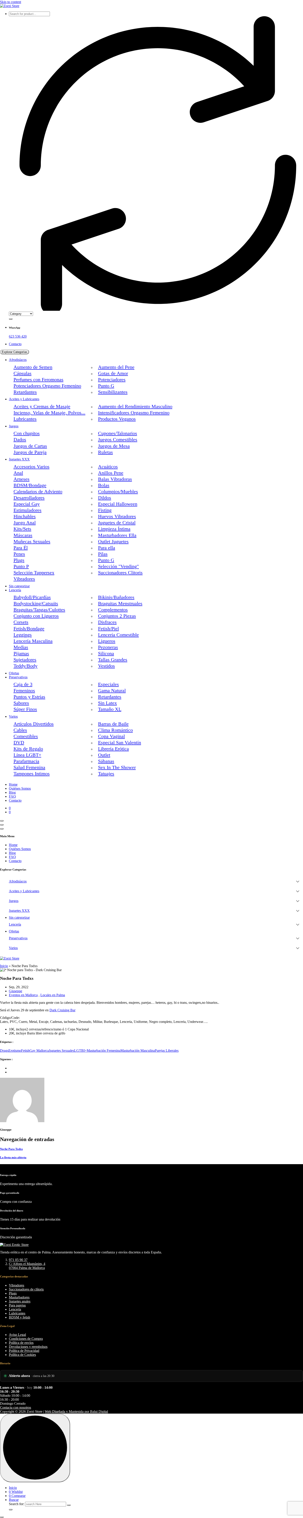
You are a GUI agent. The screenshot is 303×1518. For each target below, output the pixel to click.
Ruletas (105, 452)
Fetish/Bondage (29, 628)
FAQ (12, 796)
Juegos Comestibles (117, 439)
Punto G (106, 385)
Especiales (108, 684)
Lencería (15, 590)
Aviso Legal (17, 1335)
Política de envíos (21, 1343)
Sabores (21, 703)
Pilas (103, 554)
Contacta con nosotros (15, 1407)
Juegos (13, 426)
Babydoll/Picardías (32, 597)
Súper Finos (25, 709)
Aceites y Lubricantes (24, 399)
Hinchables (25, 516)
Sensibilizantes (113, 392)
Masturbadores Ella (117, 535)
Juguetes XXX (19, 459)
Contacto (15, 344)
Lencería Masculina (33, 641)
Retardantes (25, 392)
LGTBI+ (80, 1050)
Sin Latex (107, 703)
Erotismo (14, 1050)
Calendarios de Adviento (38, 491)
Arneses (22, 479)
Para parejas (17, 1305)
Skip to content (10, 2)
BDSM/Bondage (30, 485)
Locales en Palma (52, 995)
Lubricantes (25, 419)
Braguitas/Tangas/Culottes (39, 609)
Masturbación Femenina (103, 1050)
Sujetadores (25, 659)
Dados (20, 439)
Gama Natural (112, 690)
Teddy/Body (25, 666)
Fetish (25, 1050)
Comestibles (26, 736)
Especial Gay (27, 504)
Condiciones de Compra (26, 1339)
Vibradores (24, 579)
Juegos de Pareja (30, 452)
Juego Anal (25, 522)
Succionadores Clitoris (120, 572)
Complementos (113, 609)
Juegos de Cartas (30, 446)
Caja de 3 (23, 684)
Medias (21, 647)
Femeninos (24, 690)
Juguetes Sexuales (61, 1050)
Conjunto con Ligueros (36, 616)
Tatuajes (106, 773)
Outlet (104, 755)
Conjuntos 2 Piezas (117, 616)
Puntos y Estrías (29, 696)
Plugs (19, 560)
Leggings (23, 634)
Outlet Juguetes (113, 541)
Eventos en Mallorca (23, 995)
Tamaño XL (109, 709)
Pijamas (21, 653)
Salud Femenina (29, 767)
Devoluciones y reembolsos (28, 1347)
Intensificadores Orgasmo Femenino (133, 412)
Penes (19, 554)
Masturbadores (19, 1297)
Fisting (105, 510)
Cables (20, 730)
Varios (13, 716)
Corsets (21, 622)
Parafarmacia (26, 761)
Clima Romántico (115, 730)
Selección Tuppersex (34, 572)
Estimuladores (27, 510)
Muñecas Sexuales (32, 541)
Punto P (21, 566)
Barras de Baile (113, 724)
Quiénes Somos (20, 788)
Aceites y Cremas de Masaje (42, 406)
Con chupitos (27, 433)
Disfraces (107, 622)
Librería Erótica (113, 748)
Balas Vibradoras (115, 479)
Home (13, 784)
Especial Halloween (117, 504)
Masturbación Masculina (137, 1050)
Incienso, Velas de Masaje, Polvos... (49, 412)
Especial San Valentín (119, 742)
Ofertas (14, 673)
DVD (19, 742)
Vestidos (106, 666)
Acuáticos (108, 466)
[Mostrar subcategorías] (297, 881)
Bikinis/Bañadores (116, 597)
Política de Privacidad (24, 1351)
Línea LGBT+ (27, 755)
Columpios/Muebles (118, 491)
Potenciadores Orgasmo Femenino (47, 385)
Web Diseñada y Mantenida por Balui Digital (76, 1411)
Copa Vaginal (111, 736)
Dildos (104, 497)
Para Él (21, 547)
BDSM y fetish (19, 1317)
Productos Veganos (117, 419)
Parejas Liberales (167, 1050)
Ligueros (106, 641)
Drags (4, 1050)
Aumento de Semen (33, 367)
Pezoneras (108, 647)
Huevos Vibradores (117, 516)
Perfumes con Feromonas (38, 379)
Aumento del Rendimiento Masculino (135, 406)
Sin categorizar (19, 586)
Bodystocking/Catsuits (36, 603)
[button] (2, 1517)
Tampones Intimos (32, 773)
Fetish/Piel (108, 628)
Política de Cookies (22, 1355)
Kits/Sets (22, 529)
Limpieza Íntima (114, 529)
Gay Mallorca (39, 1050)
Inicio (4, 966)
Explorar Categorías (14, 352)
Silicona (106, 653)
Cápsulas (22, 373)
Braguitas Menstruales (120, 603)
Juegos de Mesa (114, 446)
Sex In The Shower (117, 767)
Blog (12, 792)
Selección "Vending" (118, 566)
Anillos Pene (110, 473)
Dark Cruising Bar (62, 1010)
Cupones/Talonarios (117, 433)
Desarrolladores (29, 497)
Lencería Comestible (118, 634)
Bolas (103, 485)
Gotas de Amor (113, 373)
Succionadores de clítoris (26, 1289)
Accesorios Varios (31, 466)
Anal (18, 473)
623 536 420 (18, 336)
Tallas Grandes (112, 659)
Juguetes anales (19, 1301)
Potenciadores (112, 379)
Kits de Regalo (28, 748)
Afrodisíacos (18, 360)
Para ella (106, 547)
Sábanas (106, 761)
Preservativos (18, 677)
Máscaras (23, 535)
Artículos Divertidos (34, 724)
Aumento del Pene (116, 367)
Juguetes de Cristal (117, 522)
